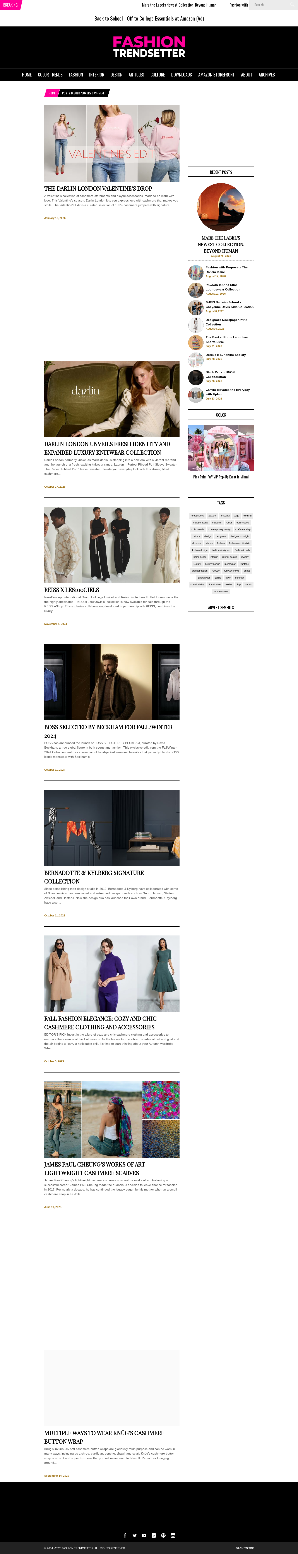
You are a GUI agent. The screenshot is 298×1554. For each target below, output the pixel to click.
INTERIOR (96, 74)
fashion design (199, 550)
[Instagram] (173, 1536)
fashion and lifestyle (239, 543)
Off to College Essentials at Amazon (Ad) (165, 18)
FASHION (76, 74)
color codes (242, 522)
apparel (212, 515)
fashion (221, 543)
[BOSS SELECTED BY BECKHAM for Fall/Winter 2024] (112, 719)
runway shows (232, 570)
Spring (217, 577)
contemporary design (220, 529)
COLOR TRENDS (50, 74)
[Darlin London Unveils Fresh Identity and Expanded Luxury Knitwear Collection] (112, 436)
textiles (228, 584)
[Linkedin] (154, 1536)
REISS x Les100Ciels (71, 589)
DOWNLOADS (181, 74)
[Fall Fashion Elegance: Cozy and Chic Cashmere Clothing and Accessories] (112, 1011)
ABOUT (246, 74)
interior (214, 557)
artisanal (225, 515)
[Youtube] (144, 1536)
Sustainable (214, 584)
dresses (196, 543)
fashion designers (221, 550)
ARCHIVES (267, 74)
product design (199, 570)
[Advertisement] (112, 290)
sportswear (204, 577)
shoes (247, 570)
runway (216, 570)
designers (221, 536)
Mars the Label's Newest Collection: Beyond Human (141, 5)
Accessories (197, 515)
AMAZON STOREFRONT (216, 74)
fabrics (209, 543)
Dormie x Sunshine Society (226, 354)
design (207, 536)
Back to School (108, 18)
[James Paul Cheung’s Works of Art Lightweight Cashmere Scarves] (112, 1156)
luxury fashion (212, 564)
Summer (239, 577)
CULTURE (158, 74)
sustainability (197, 584)
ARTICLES (136, 74)
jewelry (245, 557)
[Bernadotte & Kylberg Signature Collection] (112, 865)
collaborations (200, 522)
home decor (200, 557)
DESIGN (116, 74)
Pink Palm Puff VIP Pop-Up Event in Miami (221, 477)
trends (248, 584)
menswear (230, 564)
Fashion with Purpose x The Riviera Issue (220, 5)
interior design (229, 557)
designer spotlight (240, 536)
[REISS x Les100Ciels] (112, 582)
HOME (27, 74)
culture (196, 536)
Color (229, 522)
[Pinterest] (163, 1536)
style (228, 577)
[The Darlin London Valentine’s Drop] (112, 181)
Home (52, 93)
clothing (247, 515)
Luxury (197, 564)
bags (236, 515)
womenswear (221, 591)
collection (217, 522)
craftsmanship (242, 529)
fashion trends (242, 550)
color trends (198, 529)
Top (239, 584)
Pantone (244, 564)
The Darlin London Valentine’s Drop (98, 188)
